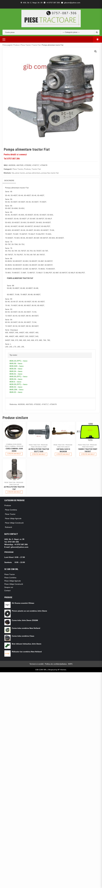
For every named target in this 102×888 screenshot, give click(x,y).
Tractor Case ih (63, 447)
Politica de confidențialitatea (56, 664)
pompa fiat (45, 173)
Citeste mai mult (14, 454)
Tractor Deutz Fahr (39, 447)
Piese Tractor (26, 45)
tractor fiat (55, 173)
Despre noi (8, 587)
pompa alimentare (33, 173)
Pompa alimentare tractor (15, 188)
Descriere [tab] (9, 180)
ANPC (70, 664)
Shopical (51, 670)
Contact (7, 591)
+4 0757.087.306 (53, 3)
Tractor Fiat (36, 45)
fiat (13, 173)
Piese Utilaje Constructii (14, 523)
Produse (16, 45)
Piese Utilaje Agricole (13, 518)
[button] (95, 51)
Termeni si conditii (36, 664)
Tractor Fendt (88, 447)
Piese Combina (10, 446)
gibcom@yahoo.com (72, 3)
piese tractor (20, 173)
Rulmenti (8, 527)
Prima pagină (7, 45)
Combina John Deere (13, 444)
